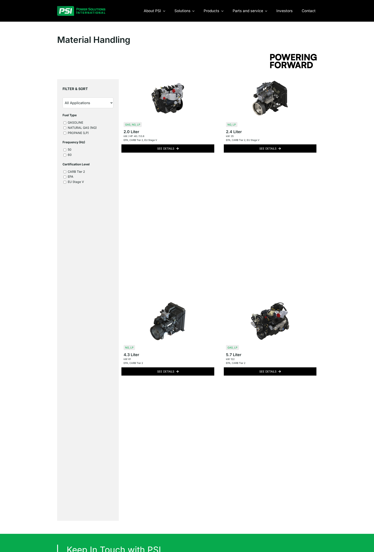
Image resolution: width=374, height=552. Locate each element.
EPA (70, 176)
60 (69, 155)
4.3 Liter (131, 354)
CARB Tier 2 (76, 171)
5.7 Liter (233, 354)
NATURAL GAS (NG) (82, 127)
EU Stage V (75, 182)
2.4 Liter (234, 131)
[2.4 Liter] (270, 98)
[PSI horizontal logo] (81, 8)
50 (69, 149)
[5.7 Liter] (270, 321)
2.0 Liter (131, 131)
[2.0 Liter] (167, 98)
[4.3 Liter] (167, 321)
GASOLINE (75, 122)
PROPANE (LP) (78, 133)
